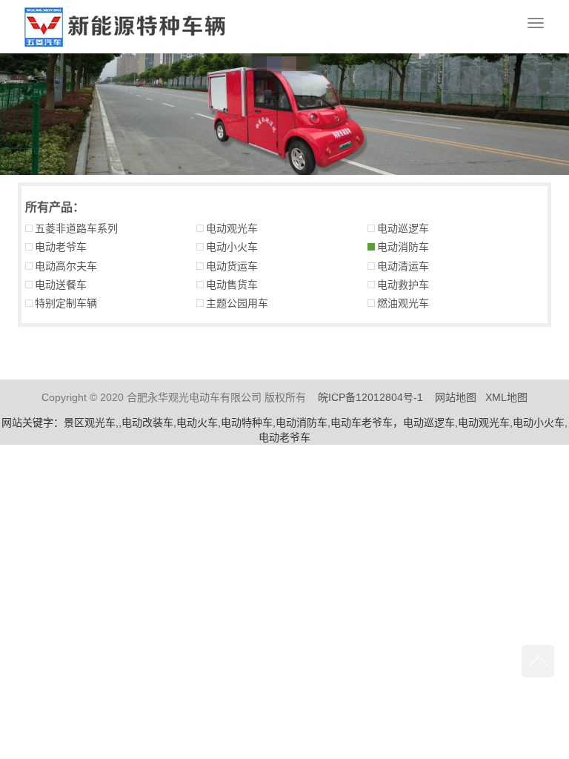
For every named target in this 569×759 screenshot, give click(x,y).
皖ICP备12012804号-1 (370, 397)
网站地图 (455, 397)
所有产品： (54, 207)
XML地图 (506, 397)
